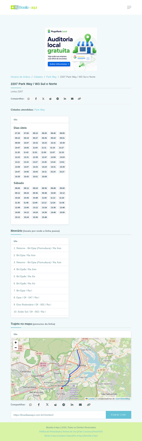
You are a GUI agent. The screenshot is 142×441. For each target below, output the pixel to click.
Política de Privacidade (50, 431)
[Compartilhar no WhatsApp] (29, 99)
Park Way (51, 76)
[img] (71, 369)
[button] (15, 342)
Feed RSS (98, 431)
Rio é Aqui (78, 436)
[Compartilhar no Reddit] (51, 99)
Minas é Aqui (51, 436)
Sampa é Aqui (64, 436)
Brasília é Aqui (91, 436)
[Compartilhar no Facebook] (36, 99)
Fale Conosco (84, 431)
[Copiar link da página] (80, 99)
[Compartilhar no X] (43, 99)
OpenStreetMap (122, 398)
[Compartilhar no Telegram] (58, 99)
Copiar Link (118, 415)
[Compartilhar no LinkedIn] (65, 99)
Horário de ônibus (20, 76)
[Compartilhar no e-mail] (72, 99)
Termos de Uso (70, 431)
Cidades (38, 76)
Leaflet (91, 398)
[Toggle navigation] (129, 7)
